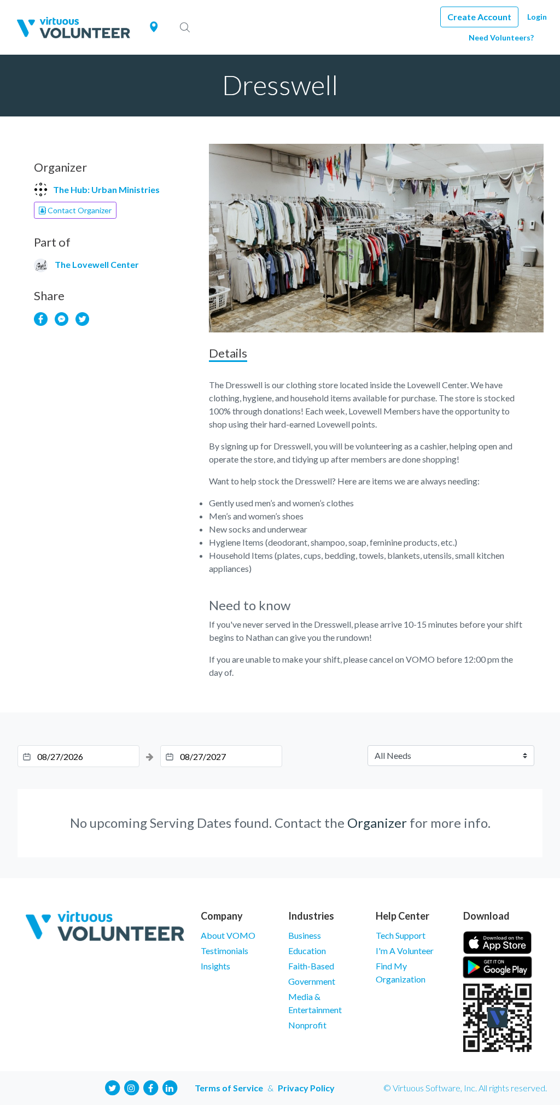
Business (304, 935)
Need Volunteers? (501, 37)
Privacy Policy (306, 1088)
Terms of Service (229, 1088)
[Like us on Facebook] (150, 1086)
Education (307, 950)
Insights (215, 966)
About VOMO (228, 935)
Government (311, 981)
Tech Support (400, 935)
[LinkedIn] (169, 1086)
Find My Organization (400, 972)
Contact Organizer (79, 210)
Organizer (377, 823)
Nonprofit (307, 1025)
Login (537, 16)
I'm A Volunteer (405, 950)
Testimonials (224, 950)
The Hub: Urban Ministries (106, 189)
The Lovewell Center (97, 264)
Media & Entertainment (315, 1003)
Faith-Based (311, 966)
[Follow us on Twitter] (112, 1086)
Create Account (479, 16)
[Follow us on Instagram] (131, 1086)
